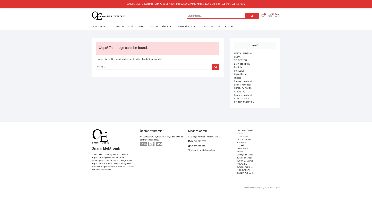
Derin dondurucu (242, 64)
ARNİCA (131, 26)
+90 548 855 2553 (198, 146)
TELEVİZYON (240, 60)
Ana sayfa (99, 26)
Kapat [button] (242, 4)
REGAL (143, 26)
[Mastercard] (151, 144)
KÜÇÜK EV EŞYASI (243, 88)
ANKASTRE (239, 91)
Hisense (166, 26)
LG (205, 26)
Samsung (216, 26)
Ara (252, 16)
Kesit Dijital (275, 187)
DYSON (120, 26)
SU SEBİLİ (239, 71)
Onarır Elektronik (251, 187)
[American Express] (143, 144)
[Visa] (159, 144)
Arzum (154, 26)
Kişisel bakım (240, 74)
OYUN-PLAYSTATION (244, 102)
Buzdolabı (239, 67)
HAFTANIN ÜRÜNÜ (243, 53)
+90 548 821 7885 (198, 141)
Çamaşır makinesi (243, 81)
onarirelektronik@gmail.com (203, 150)
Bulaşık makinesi (242, 84)
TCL (111, 26)
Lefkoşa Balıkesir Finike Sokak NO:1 (205, 137)
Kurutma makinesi (243, 95)
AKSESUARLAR (241, 98)
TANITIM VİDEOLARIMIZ (188, 26)
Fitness (237, 77)
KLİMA (237, 57)
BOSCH (229, 26)
